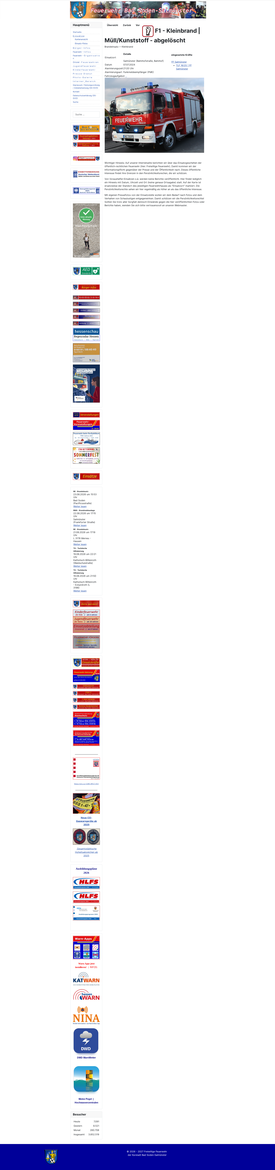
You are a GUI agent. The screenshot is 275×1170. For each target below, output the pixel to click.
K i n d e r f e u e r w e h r (84, 70)
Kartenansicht (81, 39)
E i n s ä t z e (78, 36)
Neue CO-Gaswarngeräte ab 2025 (86, 821)
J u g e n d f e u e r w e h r (84, 66)
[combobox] (86, 114)
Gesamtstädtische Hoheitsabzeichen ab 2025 (86, 852)
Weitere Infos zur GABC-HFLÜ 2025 (86, 784)
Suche (75, 102)
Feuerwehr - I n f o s (82, 52)
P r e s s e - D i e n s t (82, 74)
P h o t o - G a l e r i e (82, 77)
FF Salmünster (179, 61)
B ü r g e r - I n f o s (81, 48)
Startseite (77, 32)
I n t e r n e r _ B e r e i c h (84, 81)
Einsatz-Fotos (81, 43)
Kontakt (76, 92)
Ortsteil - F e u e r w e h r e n (85, 62)
